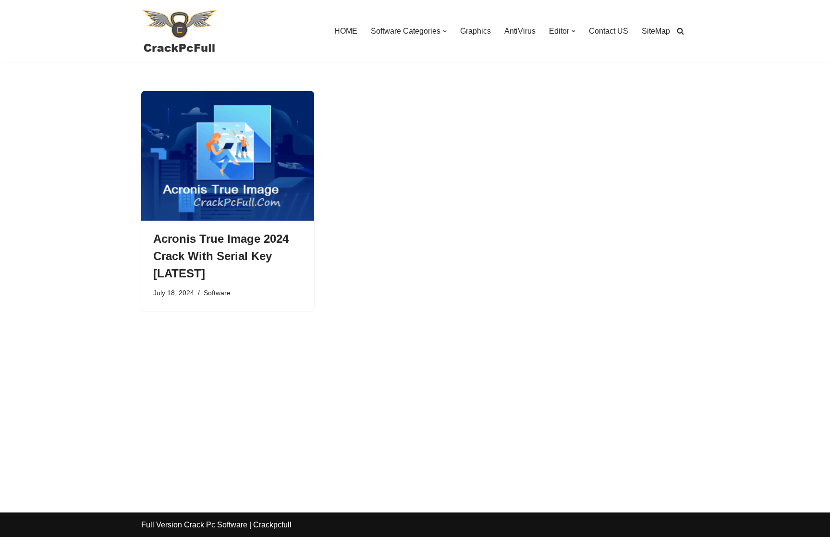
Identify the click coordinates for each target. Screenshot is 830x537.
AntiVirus (520, 31)
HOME (345, 31)
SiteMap (656, 31)
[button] (445, 31)
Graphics (475, 31)
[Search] (680, 31)
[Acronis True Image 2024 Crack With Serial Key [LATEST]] (227, 156)
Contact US (608, 31)
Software (217, 293)
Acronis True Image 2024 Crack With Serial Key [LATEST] (221, 256)
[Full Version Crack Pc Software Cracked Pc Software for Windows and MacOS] (179, 31)
